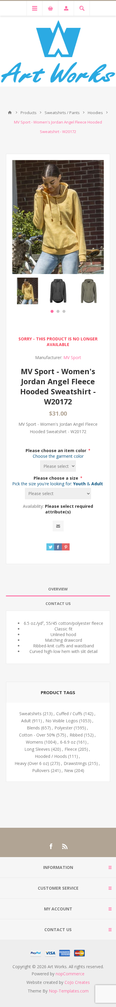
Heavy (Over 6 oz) (32, 763)
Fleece (71, 749)
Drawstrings (75, 763)
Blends (33, 728)
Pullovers (41, 770)
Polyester (63, 728)
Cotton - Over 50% (37, 735)
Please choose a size (56, 478)
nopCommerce (70, 973)
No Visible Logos (62, 720)
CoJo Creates (77, 982)
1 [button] (52, 311)
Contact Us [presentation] (58, 603)
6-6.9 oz (68, 742)
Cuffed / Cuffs (69, 713)
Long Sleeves (37, 749)
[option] (27, 291)
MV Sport (72, 357)
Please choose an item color (56, 450)
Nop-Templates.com (69, 991)
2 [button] (58, 311)
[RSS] (65, 846)
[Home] (10, 112)
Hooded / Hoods (51, 756)
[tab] (58, 589)
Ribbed (76, 735)
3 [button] (63, 311)
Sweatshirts (30, 713)
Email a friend (58, 526)
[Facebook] (51, 846)
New (68, 770)
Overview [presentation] (58, 589)
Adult (26, 720)
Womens (34, 742)
